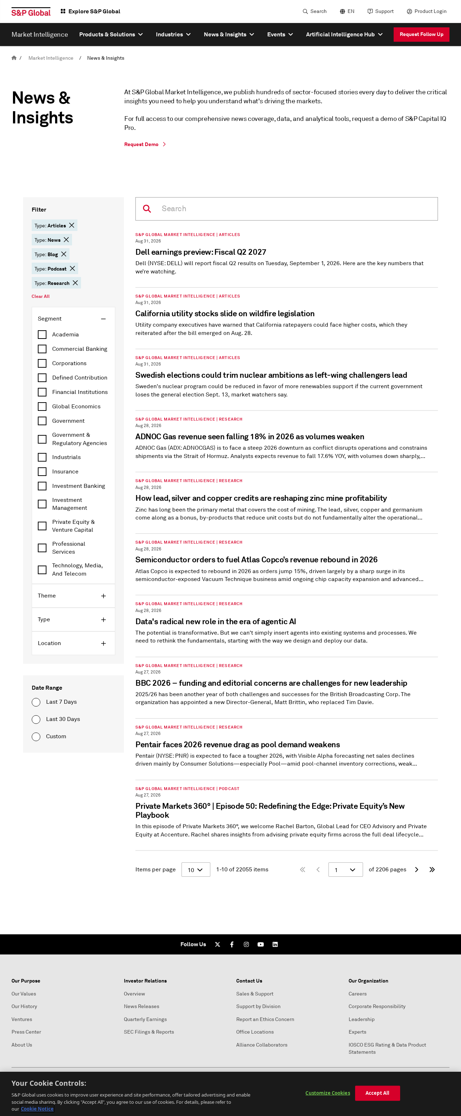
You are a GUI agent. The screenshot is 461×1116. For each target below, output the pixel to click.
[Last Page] (432, 869)
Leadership (362, 1019)
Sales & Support (254, 994)
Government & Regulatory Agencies (79, 438)
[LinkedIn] (275, 944)
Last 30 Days (63, 719)
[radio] (36, 702)
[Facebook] (232, 944)
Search (318, 11)
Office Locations (255, 1032)
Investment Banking (78, 486)
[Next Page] (416, 869)
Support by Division (258, 1006)
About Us (22, 1045)
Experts (357, 1032)
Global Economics (76, 406)
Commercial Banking (79, 349)
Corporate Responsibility (377, 1006)
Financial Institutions (80, 392)
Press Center (26, 1032)
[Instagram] (246, 944)
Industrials (66, 457)
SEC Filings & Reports (149, 1032)
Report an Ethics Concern (265, 1019)
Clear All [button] (41, 296)
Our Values (24, 994)
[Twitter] (217, 944)
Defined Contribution (79, 377)
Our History (24, 1006)
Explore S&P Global (94, 11)
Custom (56, 736)
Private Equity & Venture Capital (73, 526)
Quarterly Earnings (145, 1019)
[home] (14, 58)
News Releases (141, 1006)
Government (68, 421)
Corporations (69, 363)
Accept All (377, 1093)
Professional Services (68, 547)
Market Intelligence (50, 58)
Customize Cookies (327, 1093)
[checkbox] (73, 334)
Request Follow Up (421, 34)
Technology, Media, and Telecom (77, 569)
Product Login (431, 11)
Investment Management (69, 504)
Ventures (22, 1019)
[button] (72, 225)
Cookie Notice (37, 1108)
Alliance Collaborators (261, 1045)
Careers (358, 994)
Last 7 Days (61, 702)
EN (351, 11)
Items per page (155, 869)
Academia (65, 334)
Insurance (65, 471)
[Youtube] (261, 944)
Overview (134, 994)
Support (384, 11)
